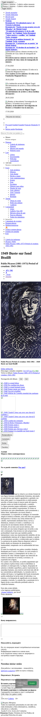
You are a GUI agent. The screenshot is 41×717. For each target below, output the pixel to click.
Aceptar (32, 683)
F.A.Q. (9, 711)
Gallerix (11, 699)
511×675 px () (31, 371)
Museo (10, 138)
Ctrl (21, 379)
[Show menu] (16, 2)
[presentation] (22, 279)
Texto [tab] (8, 275)
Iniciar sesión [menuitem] (10, 129)
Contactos (22, 711)
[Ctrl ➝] (20, 414)
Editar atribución (7, 369)
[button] (11, 13)
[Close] (23, 133)
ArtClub (13, 164)
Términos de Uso (20, 713)
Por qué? (22, 467)
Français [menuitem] (28, 125)
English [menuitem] (15, 125)
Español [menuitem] (21, 125)
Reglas (11, 713)
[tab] (9, 270)
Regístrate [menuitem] (19, 129)
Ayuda (3, 711)
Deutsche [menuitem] (34, 125)
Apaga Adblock (7, 592)
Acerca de (15, 711)
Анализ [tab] (8, 277)
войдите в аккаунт (8, 671)
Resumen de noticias (13, 117)
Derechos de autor (15, 715)
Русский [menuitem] (8, 125)
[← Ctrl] (20, 395)
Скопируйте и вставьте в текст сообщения (17, 692)
